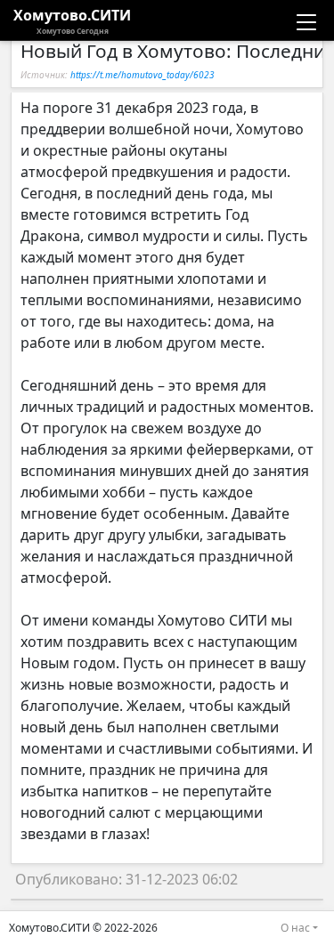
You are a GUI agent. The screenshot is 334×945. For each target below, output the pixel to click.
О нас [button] (295, 927)
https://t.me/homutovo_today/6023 (142, 75)
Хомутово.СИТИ (72, 20)
